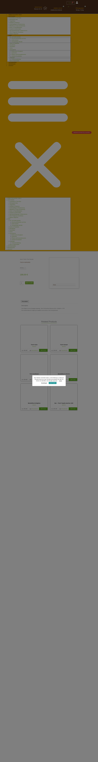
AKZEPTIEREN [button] (53, 382)
